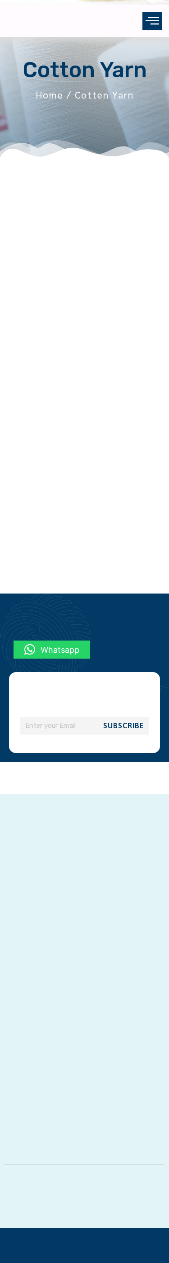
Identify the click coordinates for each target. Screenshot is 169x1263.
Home (50, 95)
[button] (152, 21)
